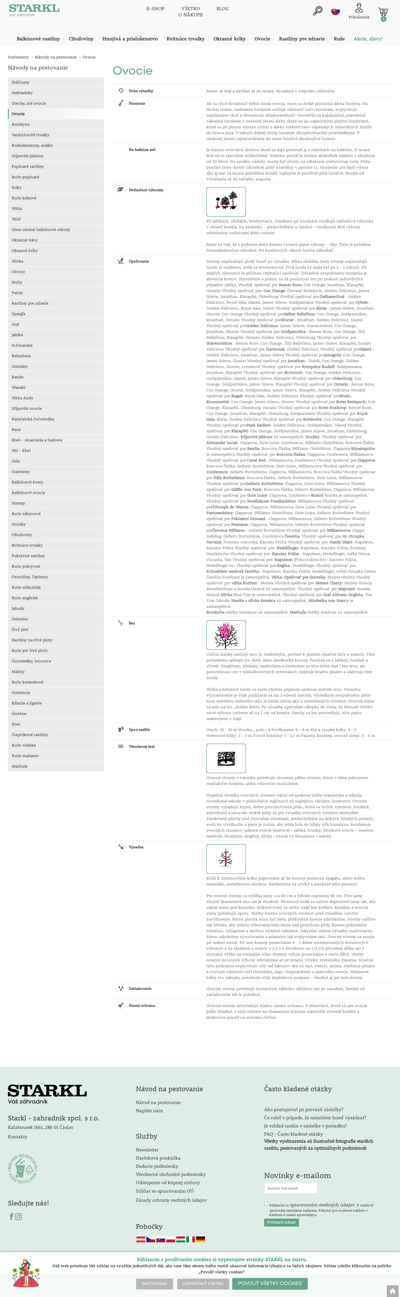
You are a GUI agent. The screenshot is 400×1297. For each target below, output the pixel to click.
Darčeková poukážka (158, 1158)
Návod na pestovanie (158, 1102)
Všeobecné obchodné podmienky (171, 1174)
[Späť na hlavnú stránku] (393, 1291)
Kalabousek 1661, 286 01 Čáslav (40, 1127)
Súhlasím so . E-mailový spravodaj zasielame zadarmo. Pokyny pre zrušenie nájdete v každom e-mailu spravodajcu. (321, 1209)
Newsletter (147, 1149)
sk (335, 10)
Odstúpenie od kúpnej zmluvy (168, 1182)
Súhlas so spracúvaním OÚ (165, 1191)
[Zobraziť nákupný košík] (383, 11)
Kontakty (17, 1136)
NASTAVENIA (154, 1284)
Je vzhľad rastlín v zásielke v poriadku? (305, 1125)
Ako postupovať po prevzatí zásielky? (303, 1109)
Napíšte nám (149, 1110)
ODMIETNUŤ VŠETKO (203, 1284)
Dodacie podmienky (157, 1166)
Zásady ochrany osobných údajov (172, 1200)
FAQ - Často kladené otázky (293, 1134)
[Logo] (34, 11)
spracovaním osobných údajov (322, 1204)
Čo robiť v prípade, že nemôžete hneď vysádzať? (315, 1117)
